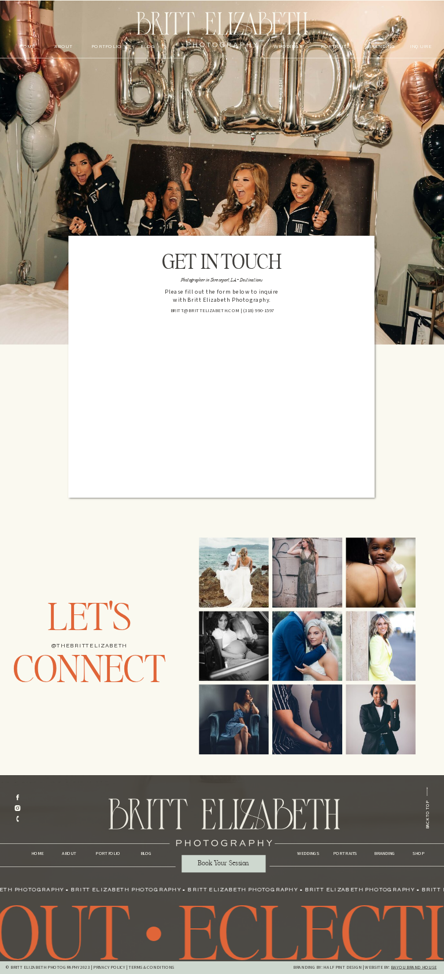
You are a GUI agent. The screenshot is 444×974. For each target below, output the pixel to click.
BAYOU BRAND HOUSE (413, 967)
